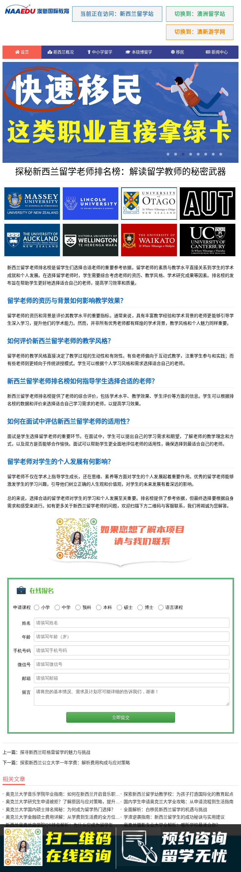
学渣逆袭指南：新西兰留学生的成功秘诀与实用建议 (174, 817)
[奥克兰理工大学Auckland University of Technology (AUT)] (207, 203)
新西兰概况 (63, 52)
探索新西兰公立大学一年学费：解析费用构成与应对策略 (75, 762)
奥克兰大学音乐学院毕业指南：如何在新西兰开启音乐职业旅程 (67, 794)
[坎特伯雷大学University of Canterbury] (207, 240)
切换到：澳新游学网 (199, 32)
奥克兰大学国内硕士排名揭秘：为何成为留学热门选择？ (60, 809)
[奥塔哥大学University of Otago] (149, 203)
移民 (179, 52)
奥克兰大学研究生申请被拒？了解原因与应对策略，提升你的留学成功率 (76, 801)
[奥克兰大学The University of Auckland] (32, 240)
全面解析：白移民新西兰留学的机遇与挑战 (165, 809)
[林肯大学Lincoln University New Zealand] (90, 203)
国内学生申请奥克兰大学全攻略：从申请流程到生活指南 (178, 801)
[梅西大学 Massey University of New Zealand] (32, 203)
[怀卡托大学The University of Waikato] (149, 240)
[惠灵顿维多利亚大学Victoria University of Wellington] (90, 240)
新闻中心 (219, 52)
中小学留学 (101, 52)
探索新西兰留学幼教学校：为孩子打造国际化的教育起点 (178, 794)
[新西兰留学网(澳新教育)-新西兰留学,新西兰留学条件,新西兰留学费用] (37, 9)
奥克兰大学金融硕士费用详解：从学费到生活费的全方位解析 (65, 817)
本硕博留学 (141, 52)
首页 (24, 52)
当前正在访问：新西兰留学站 (117, 14)
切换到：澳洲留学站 (199, 14)
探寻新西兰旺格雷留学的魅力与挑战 (55, 752)
